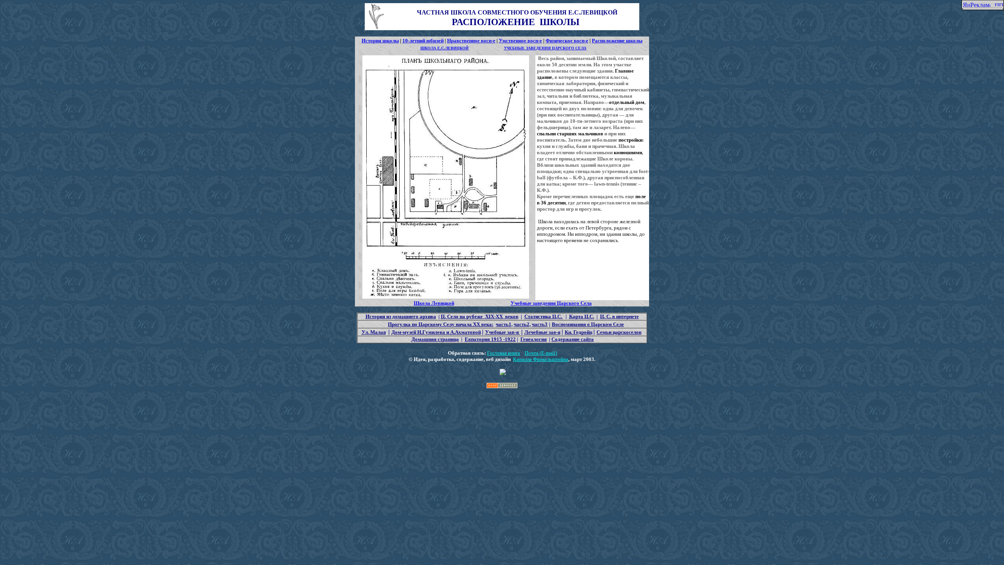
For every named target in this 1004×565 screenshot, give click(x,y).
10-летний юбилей (423, 41)
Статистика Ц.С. (543, 316)
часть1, (504, 324)
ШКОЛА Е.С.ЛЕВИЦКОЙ (444, 48)
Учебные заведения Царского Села (551, 303)
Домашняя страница (435, 339)
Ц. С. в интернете (619, 316)
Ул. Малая (374, 332)
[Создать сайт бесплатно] (502, 386)
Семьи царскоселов (619, 332)
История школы (380, 41)
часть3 (539, 324)
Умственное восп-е (520, 41)
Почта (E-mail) (541, 353)
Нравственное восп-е (471, 41)
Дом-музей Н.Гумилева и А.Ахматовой (436, 332)
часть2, (522, 324)
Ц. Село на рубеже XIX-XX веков (479, 316)
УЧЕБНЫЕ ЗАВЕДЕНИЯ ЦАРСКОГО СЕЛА (545, 48)
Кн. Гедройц (578, 332)
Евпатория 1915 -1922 (490, 339)
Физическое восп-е (567, 41)
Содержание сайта (572, 339)
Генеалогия (533, 339)
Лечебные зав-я (542, 332)
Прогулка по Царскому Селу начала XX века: (440, 324)
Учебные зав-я (502, 332)
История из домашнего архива (401, 316)
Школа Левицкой (434, 303)
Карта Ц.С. (581, 316)
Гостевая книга (503, 353)
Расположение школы (617, 41)
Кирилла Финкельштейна (540, 359)
